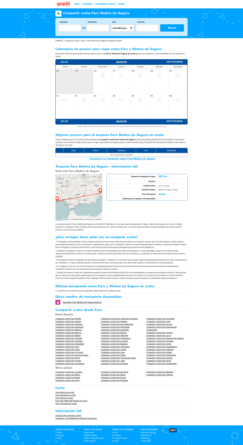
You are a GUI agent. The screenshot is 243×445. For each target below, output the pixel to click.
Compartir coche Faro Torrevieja (160, 318)
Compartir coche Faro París (67, 380)
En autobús (116, 435)
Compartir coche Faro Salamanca (115, 338)
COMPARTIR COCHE (105, 4)
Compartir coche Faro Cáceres (159, 332)
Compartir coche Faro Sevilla (68, 318)
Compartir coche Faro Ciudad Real (161, 363)
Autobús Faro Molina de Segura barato (82, 302)
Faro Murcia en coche (64, 392)
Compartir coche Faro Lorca (158, 335)
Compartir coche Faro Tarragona (115, 346)
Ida (114, 22)
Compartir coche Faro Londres (68, 372)
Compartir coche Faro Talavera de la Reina (165, 338)
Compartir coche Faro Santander (115, 327)
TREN (77, 4)
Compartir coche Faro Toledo (159, 352)
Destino (92, 22)
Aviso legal (59, 435)
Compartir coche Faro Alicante (68, 338)
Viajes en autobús (90, 435)
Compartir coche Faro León (113, 352)
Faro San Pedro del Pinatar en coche (71, 400)
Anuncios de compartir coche (68, 415)
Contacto (58, 432)
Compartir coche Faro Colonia (159, 374)
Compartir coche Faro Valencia (69, 324)
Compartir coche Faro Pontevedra (161, 355)
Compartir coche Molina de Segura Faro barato (76, 418)
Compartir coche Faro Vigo (67, 346)
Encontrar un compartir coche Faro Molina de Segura (122, 159)
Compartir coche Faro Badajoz (114, 344)
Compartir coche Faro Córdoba (69, 341)
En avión (115, 441)
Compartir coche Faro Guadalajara (161, 346)
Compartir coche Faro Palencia (160, 349)
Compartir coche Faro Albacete (114, 335)
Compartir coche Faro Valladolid (69, 344)
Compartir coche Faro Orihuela (160, 341)
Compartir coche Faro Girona (159, 324)
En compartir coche (119, 438)
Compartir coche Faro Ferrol (158, 360)
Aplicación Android (148, 432)
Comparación (146, 441)
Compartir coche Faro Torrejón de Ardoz (118, 358)
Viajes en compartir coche (93, 438)
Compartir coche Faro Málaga (68, 330)
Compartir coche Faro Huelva (68, 321)
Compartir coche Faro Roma (67, 377)
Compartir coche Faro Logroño (114, 341)
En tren (115, 432)
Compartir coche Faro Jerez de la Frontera (119, 318)
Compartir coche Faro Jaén (113, 360)
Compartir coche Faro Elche (67, 358)
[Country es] (173, 430)
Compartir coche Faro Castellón (115, 330)
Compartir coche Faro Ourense (114, 363)
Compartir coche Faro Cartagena (69, 363)
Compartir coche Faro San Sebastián (117, 324)
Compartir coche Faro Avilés (158, 344)
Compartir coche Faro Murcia (68, 332)
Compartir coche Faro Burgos (114, 332)
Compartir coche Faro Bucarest (114, 372)
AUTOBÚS (87, 4)
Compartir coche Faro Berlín (67, 374)
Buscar (172, 28)
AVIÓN (121, 4)
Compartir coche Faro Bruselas (114, 380)
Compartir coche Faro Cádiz (113, 355)
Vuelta (141, 22)
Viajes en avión (89, 441)
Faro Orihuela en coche (65, 395)
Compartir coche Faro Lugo (158, 321)
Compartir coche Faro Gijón (67, 349)
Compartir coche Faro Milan (113, 374)
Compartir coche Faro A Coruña (69, 352)
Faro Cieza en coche (64, 398)
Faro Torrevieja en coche (66, 403)
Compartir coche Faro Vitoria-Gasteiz (71, 355)
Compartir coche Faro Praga (113, 377)
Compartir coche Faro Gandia (159, 358)
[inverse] (83, 28)
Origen (64, 22)
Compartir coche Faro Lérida (113, 349)
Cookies (58, 438)
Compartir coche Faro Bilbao (68, 335)
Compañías (145, 438)
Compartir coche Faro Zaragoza (69, 327)
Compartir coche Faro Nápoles (159, 372)
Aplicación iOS (146, 435)
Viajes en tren (89, 432)
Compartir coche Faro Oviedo (68, 360)
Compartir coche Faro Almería (114, 321)
